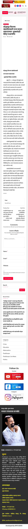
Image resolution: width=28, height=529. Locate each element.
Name (5, 251)
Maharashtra (6, 24)
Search (5, 285)
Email (5, 258)
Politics (5, 359)
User (6, 200)
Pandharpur (6, 353)
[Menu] (25, 5)
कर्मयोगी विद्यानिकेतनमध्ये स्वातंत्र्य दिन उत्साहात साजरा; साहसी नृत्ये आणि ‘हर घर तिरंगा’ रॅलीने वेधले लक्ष (13, 326)
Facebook (14, 381)
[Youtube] (15, 6)
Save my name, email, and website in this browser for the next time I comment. (14, 273)
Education (6, 347)
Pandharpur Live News (9, 356)
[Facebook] (18, 6)
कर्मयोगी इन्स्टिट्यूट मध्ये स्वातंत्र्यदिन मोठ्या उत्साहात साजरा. (13, 332)
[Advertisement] (14, 54)
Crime (5, 344)
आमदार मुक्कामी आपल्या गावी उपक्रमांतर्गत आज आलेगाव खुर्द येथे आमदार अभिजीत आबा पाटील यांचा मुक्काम (13, 314)
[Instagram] (20, 6)
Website (5, 265)
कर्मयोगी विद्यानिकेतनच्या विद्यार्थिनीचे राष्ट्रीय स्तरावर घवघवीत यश (13, 320)
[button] (8, 203)
